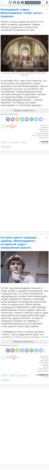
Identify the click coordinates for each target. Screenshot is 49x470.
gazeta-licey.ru (13, 345)
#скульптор (44, 131)
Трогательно (14, 142)
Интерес (4, 142)
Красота (23, 142)
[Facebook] (8, 119)
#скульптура (43, 362)
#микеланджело (42, 133)
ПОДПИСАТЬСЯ (33, 3)
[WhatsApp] (31, 119)
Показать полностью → (24, 110)
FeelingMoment (42, 375)
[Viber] (27, 119)
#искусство (44, 356)
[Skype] (36, 119)
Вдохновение (6, 146)
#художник (44, 127)
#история (44, 358)
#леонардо (44, 360)
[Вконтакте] (13, 119)
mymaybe (44, 141)
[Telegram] (22, 119)
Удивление (5, 380)
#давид (45, 367)
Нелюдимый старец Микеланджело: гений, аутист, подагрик (22, 13)
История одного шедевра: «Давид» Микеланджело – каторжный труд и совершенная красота (19, 242)
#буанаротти (43, 137)
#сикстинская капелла (40, 135)
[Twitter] (41, 119)
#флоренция (43, 129)
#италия (45, 365)
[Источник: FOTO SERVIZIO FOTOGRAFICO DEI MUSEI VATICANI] (25, 71)
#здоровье (44, 125)
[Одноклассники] (17, 119)
